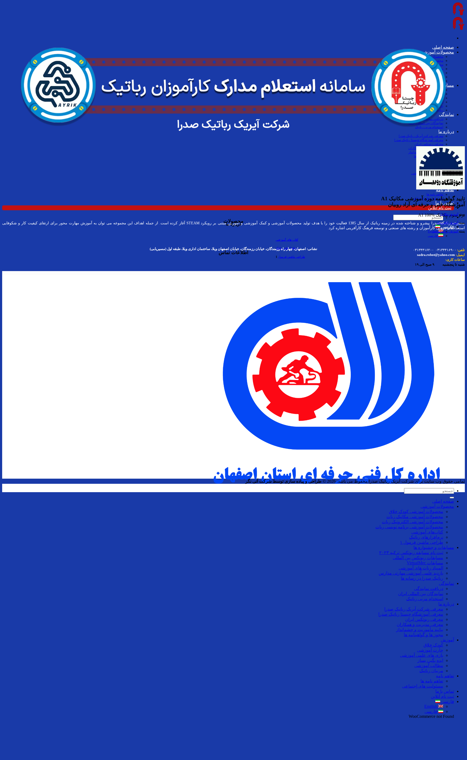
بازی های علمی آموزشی (421, 655)
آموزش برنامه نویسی (445, 231)
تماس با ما (444, 691)
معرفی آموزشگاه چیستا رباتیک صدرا (410, 614)
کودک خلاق (433, 645)
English (431, 706)
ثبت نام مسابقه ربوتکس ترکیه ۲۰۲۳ (411, 552)
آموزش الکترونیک (447, 222)
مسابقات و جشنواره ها (433, 547)
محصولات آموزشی (437, 506)
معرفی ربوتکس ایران (424, 619)
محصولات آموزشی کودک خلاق (416, 511)
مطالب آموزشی (428, 665)
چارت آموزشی (430, 650)
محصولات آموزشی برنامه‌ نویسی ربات (409, 527)
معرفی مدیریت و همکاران (420, 624)
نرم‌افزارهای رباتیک (426, 537)
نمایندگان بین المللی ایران (420, 593)
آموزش (447, 640)
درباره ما (446, 604)
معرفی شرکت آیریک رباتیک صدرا (413, 609)
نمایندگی (446, 583)
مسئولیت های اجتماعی (422, 686)
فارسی (433, 236)
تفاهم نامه (445, 676)
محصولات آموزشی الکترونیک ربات (412, 521)
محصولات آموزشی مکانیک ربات (414, 516)
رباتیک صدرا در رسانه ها (422, 578)
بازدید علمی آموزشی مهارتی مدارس (411, 573)
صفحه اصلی (443, 501)
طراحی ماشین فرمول (291, 256)
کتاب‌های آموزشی (427, 532)
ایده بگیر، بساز (430, 660)
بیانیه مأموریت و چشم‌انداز (419, 629)
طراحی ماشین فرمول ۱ (421, 542)
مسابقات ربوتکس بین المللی (418, 557)
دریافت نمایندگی (428, 588)
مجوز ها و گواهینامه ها (423, 634)
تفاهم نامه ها (434, 194)
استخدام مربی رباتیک (424, 598)
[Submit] (452, 497)
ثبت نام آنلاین (439, 207)
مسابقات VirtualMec (425, 563)
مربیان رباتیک (431, 670)
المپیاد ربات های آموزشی (421, 568)
